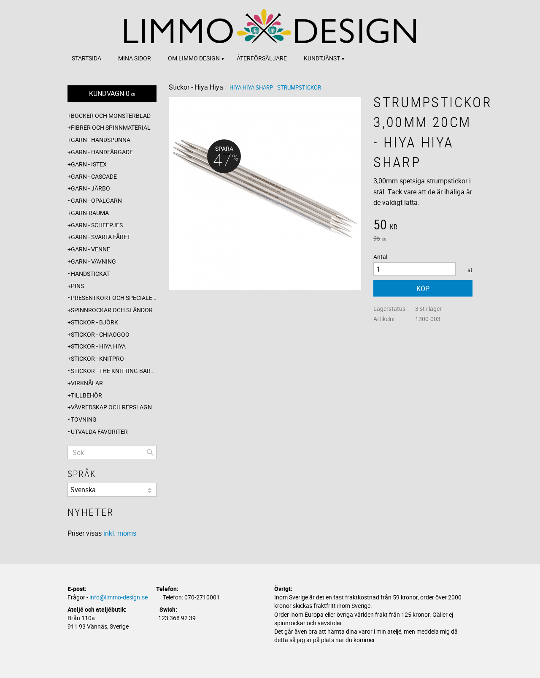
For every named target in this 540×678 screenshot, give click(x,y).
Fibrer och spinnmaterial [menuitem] (111, 127)
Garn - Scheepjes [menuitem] (97, 225)
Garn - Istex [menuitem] (89, 164)
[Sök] (150, 452)
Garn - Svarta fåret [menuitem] (100, 237)
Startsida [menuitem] (86, 58)
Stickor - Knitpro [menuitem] (97, 358)
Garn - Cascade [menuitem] (94, 176)
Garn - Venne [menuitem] (90, 249)
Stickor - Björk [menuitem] (94, 322)
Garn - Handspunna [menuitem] (100, 140)
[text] (422, 225)
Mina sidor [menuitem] (134, 58)
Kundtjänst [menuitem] (322, 58)
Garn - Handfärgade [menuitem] (102, 152)
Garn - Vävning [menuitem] (93, 261)
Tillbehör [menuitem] (86, 395)
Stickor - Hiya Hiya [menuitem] (98, 346)
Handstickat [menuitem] (90, 274)
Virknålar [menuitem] (87, 383)
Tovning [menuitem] (84, 419)
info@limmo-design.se (118, 597)
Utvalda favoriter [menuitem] (99, 431)
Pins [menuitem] (77, 286)
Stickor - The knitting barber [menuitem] (114, 371)
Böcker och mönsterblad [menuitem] (111, 116)
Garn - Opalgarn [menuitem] (96, 200)
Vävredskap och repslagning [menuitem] (114, 407)
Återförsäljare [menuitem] (262, 58)
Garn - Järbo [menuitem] (90, 188)
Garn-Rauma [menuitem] (90, 213)
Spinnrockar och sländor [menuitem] (112, 310)
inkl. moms (119, 533)
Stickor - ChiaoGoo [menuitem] (100, 334)
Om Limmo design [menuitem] (194, 58)
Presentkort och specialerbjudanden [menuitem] (114, 298)
